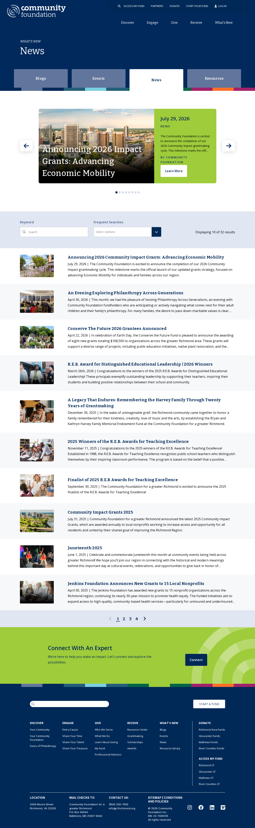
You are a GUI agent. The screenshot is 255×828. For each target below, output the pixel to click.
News (156, 80)
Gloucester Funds (209, 736)
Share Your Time (72, 736)
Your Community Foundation (40, 738)
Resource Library (170, 748)
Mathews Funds (208, 742)
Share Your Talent (73, 742)
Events (98, 78)
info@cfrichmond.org (122, 808)
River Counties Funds (211, 748)
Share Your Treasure (75, 748)
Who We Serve (104, 729)
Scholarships (135, 742)
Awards (131, 748)
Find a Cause (70, 729)
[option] (127, 146)
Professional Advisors (108, 754)
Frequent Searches (108, 222)
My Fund (100, 748)
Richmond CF (206, 765)
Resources (214, 78)
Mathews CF (206, 778)
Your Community (40, 729)
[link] (127, 266)
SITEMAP (154, 797)
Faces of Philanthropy (43, 746)
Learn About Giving (106, 742)
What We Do (102, 736)
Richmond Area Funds (212, 729)
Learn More (174, 171)
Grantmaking (135, 736)
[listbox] (127, 146)
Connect (196, 660)
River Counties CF (209, 784)
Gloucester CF (207, 771)
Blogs (41, 78)
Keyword (27, 222)
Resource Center (137, 729)
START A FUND (209, 704)
